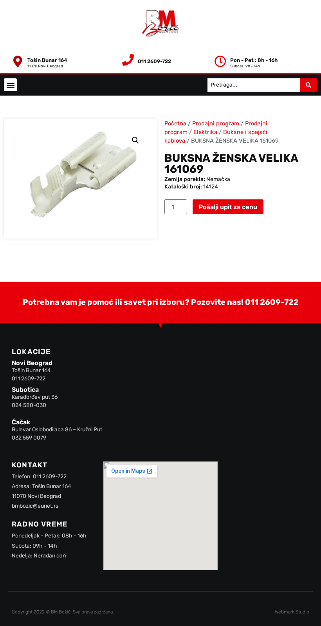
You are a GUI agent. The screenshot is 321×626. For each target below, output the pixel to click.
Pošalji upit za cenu (228, 207)
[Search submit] (308, 85)
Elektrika (205, 132)
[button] (10, 84)
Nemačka (218, 179)
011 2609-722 (272, 302)
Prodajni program (215, 123)
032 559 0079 (29, 437)
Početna (175, 123)
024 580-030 (29, 405)
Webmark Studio (292, 612)
